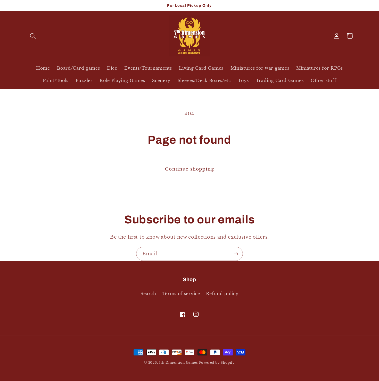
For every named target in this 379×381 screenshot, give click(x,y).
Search (148, 293)
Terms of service (181, 293)
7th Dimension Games (178, 362)
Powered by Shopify (217, 362)
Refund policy (222, 293)
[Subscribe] (236, 254)
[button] (33, 36)
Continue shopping (189, 169)
